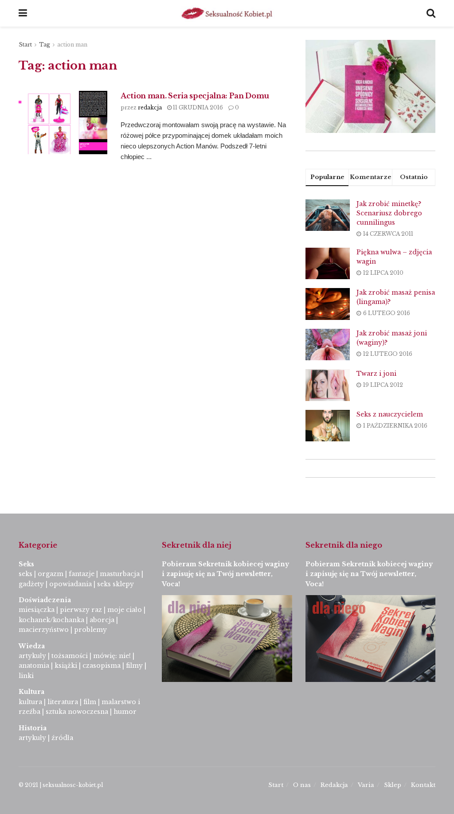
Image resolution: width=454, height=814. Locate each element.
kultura (30, 702)
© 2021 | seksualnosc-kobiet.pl (61, 785)
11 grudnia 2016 (197, 107)
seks (25, 574)
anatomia (34, 666)
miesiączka (37, 610)
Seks (27, 564)
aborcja (102, 620)
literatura (62, 702)
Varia (366, 785)
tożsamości (69, 656)
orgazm (50, 574)
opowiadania (70, 584)
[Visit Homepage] (227, 13)
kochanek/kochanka (51, 620)
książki (66, 666)
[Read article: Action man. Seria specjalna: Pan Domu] (63, 122)
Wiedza (32, 646)
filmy (134, 666)
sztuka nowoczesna (77, 712)
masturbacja (120, 574)
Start (25, 44)
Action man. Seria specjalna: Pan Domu (195, 95)
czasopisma (101, 666)
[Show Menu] (23, 13)
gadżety (31, 584)
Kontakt (423, 785)
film (89, 702)
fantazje (81, 574)
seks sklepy (115, 584)
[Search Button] (431, 13)
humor (125, 712)
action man (72, 44)
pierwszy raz (81, 610)
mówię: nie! (111, 656)
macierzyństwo (44, 630)
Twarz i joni (376, 374)
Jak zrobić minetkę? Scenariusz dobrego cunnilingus (389, 213)
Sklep (392, 785)
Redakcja (334, 785)
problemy (90, 630)
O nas (302, 785)
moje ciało (124, 610)
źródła (61, 738)
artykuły (32, 656)
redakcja (150, 107)
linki (26, 676)
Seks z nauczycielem (389, 414)
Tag (44, 44)
